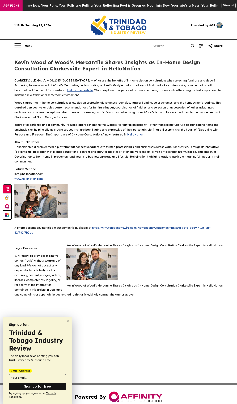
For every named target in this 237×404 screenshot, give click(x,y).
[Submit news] (7, 189)
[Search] (192, 46)
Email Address (20, 371)
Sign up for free (37, 386)
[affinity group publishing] (7, 206)
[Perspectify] (7, 197)
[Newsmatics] (7, 215)
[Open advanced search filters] (201, 46)
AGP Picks (11, 5)
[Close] (67, 321)
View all (228, 5)
